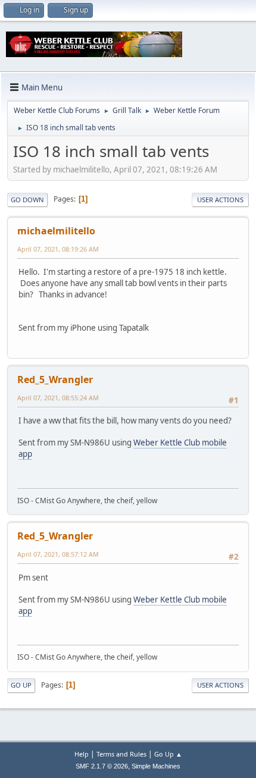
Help (81, 753)
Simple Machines (156, 766)
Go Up (21, 684)
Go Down (27, 199)
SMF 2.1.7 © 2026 (102, 766)
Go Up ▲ (168, 753)
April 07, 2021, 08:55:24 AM (58, 397)
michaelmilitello (56, 230)
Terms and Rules (121, 753)
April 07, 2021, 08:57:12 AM (58, 554)
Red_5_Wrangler (55, 379)
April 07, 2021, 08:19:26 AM (58, 248)
